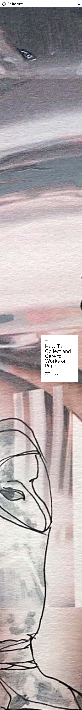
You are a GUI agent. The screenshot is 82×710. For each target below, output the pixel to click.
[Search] (75, 3)
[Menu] (78, 3)
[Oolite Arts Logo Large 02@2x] (13, 3)
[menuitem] (75, 3)
